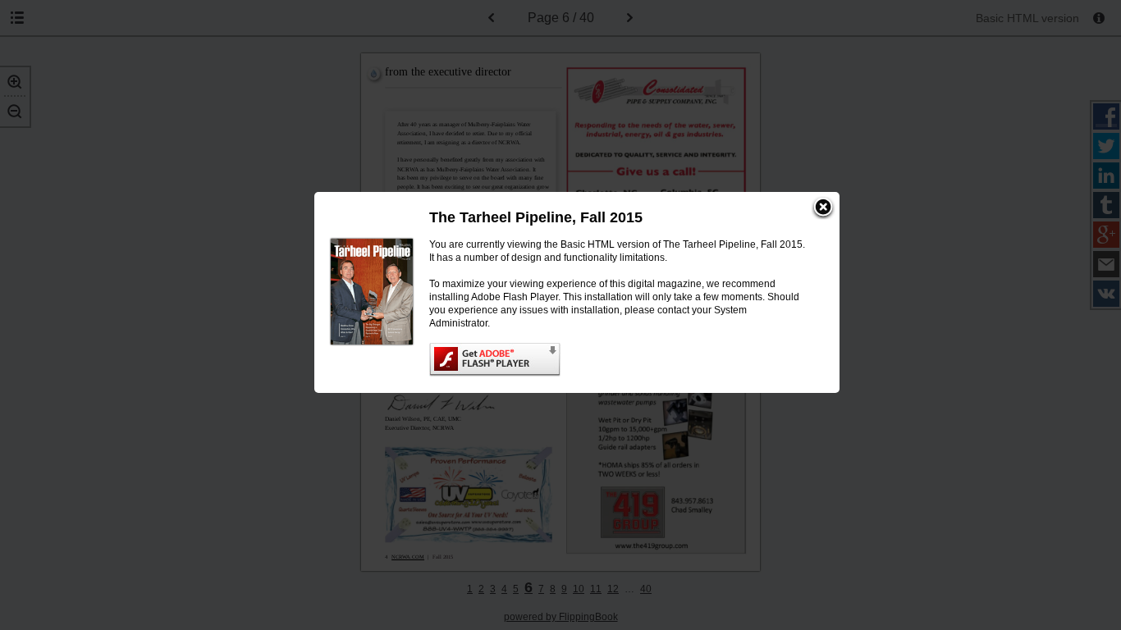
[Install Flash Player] (618, 360)
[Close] (823, 208)
